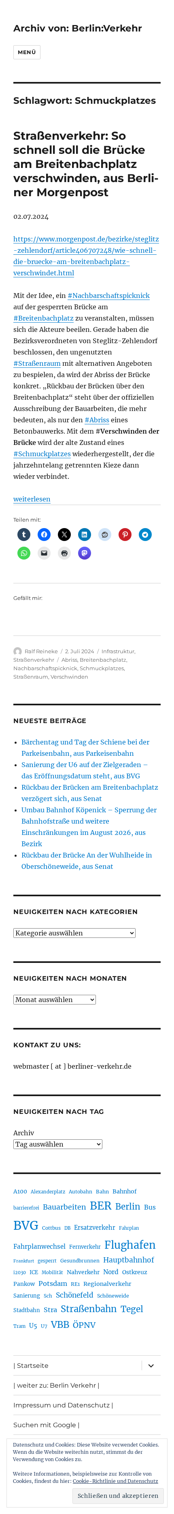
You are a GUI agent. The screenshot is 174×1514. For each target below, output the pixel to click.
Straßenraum (30, 676)
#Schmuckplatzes (42, 454)
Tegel (132, 1309)
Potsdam (52, 1283)
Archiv (23, 1133)
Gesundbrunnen (80, 1261)
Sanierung (26, 1295)
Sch (48, 1296)
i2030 (19, 1272)
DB (67, 1228)
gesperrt (47, 1261)
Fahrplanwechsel (39, 1246)
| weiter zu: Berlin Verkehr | (56, 1385)
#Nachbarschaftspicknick (109, 295)
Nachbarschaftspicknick (45, 668)
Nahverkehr (83, 1272)
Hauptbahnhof (128, 1260)
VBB (60, 1324)
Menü (27, 52)
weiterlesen (32, 499)
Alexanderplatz (48, 1192)
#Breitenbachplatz (43, 318)
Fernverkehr (85, 1247)
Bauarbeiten (64, 1207)
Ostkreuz (134, 1272)
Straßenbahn (89, 1309)
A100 (20, 1191)
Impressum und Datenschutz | (63, 1405)
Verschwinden (69, 676)
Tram (19, 1326)
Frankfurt (23, 1261)
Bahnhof (124, 1191)
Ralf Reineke (41, 651)
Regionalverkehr (107, 1284)
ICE (34, 1272)
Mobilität (52, 1272)
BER (101, 1205)
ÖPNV (84, 1325)
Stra (50, 1310)
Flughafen (130, 1245)
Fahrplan (129, 1228)
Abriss (69, 659)
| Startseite (31, 1365)
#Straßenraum (37, 363)
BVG (25, 1225)
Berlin (127, 1207)
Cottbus (51, 1228)
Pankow (24, 1284)
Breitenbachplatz (103, 659)
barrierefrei (26, 1208)
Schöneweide (113, 1296)
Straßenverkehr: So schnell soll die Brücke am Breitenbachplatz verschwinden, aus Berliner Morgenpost (86, 164)
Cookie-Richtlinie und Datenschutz (115, 1481)
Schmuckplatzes (102, 668)
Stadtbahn (26, 1310)
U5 (33, 1325)
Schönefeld (74, 1295)
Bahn (102, 1192)
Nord (111, 1272)
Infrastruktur (118, 651)
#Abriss (97, 420)
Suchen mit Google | (46, 1425)
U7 (44, 1326)
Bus (150, 1207)
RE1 (75, 1284)
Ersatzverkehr (94, 1227)
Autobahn (80, 1192)
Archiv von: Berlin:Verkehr (77, 28)
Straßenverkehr (33, 659)
